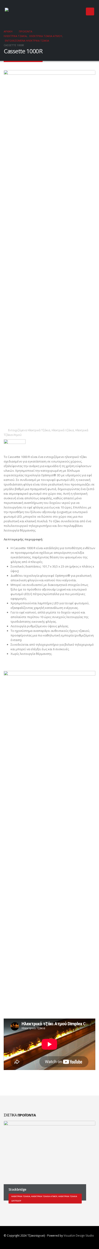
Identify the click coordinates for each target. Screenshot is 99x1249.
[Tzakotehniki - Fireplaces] (18, 11)
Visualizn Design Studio (79, 1235)
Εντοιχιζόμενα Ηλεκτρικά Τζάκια (29, 430)
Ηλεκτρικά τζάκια (63, 430)
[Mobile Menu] (90, 11)
